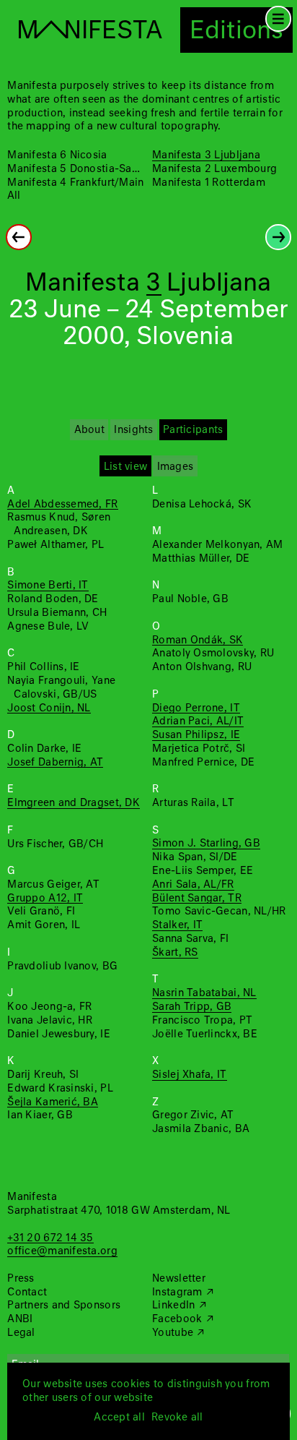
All (13, 196)
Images (175, 467)
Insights (133, 430)
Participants (193, 430)
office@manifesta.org (62, 1251)
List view (125, 467)
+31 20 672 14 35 (50, 1238)
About (89, 430)
